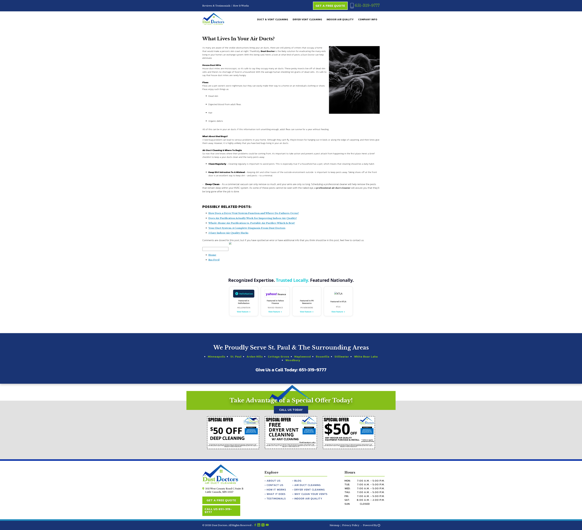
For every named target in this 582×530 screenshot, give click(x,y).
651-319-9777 (367, 5)
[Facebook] (255, 525)
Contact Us (275, 485)
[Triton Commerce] (378, 525)
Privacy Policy (350, 525)
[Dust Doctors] (213, 24)
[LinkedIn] (258, 525)
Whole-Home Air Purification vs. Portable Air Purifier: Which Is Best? (251, 223)
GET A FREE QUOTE (221, 500)
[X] (262, 525)
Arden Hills (255, 356)
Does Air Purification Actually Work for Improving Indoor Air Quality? (252, 218)
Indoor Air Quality (340, 19)
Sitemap (334, 525)
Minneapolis (216, 356)
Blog (297, 481)
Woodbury (292, 360)
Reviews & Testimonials (216, 5)
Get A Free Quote (330, 5)
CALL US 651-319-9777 (218, 510)
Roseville (322, 356)
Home (212, 254)
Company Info (367, 19)
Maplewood (302, 356)
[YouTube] (267, 525)
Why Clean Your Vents (311, 494)
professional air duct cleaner (333, 188)
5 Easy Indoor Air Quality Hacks (228, 232)
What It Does (276, 494)
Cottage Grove (278, 356)
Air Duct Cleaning (307, 485)
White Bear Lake (366, 356)
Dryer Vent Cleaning (307, 19)
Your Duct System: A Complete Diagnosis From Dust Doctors (246, 228)
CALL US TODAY (291, 409)
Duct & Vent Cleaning (272, 19)
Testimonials (276, 498)
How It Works (241, 5)
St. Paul (236, 356)
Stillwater (341, 356)
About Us (274, 481)
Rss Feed (213, 259)
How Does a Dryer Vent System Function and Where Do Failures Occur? (253, 213)
